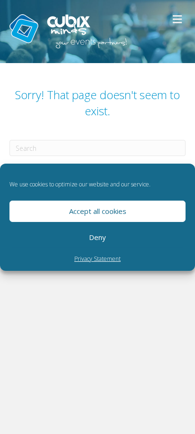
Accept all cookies (97, 211)
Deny (97, 237)
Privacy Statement (97, 258)
